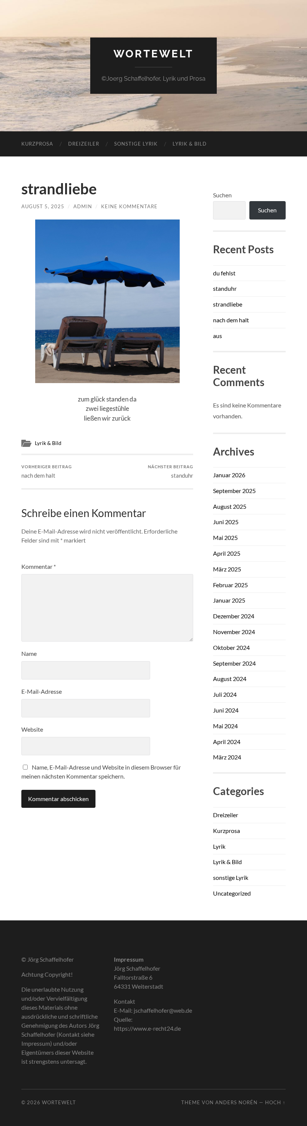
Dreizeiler (83, 144)
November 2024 (234, 631)
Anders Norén (236, 1102)
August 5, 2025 (42, 206)
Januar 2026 (229, 474)
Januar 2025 (229, 600)
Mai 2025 (225, 537)
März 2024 (227, 757)
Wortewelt (153, 54)
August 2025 (229, 506)
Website (32, 729)
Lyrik (219, 846)
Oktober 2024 (231, 647)
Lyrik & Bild (190, 144)
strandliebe (227, 304)
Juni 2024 (225, 710)
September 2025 (234, 490)
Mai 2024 (225, 725)
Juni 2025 (225, 521)
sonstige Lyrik (136, 144)
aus (217, 335)
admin (82, 206)
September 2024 (234, 663)
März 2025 (227, 569)
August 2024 (229, 678)
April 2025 (226, 553)
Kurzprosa (37, 144)
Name (29, 653)
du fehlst (224, 273)
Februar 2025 (230, 584)
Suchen (222, 194)
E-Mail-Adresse (41, 691)
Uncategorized (232, 893)
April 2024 (226, 741)
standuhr (170, 471)
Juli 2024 (225, 694)
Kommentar (38, 566)
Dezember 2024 (233, 615)
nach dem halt (46, 471)
